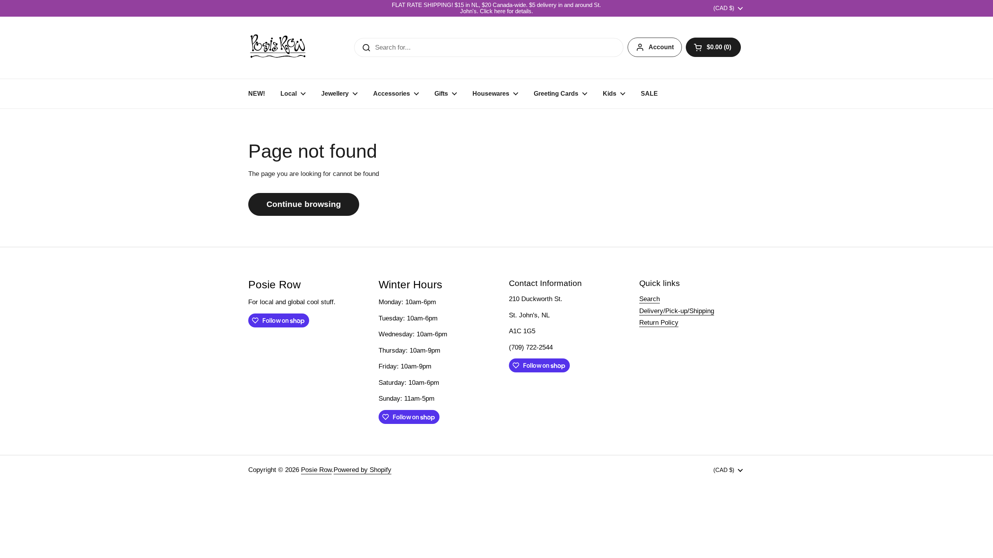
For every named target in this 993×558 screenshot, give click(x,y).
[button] (713, 47)
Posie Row (316, 470)
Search (649, 299)
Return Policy (658, 322)
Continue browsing (303, 204)
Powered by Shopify (362, 470)
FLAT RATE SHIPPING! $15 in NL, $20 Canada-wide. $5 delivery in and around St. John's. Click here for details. (496, 8)
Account (661, 47)
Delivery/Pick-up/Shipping (676, 311)
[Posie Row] (277, 47)
